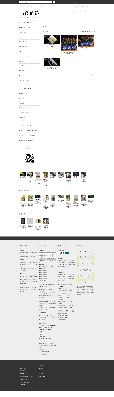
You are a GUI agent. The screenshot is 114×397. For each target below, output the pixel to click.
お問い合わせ (85, 6)
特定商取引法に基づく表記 (26, 376)
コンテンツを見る (49, 6)
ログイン (83, 2)
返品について (23, 373)
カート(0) (92, 2)
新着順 (93, 31)
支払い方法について (25, 368)
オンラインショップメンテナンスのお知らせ (29, 131)
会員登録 (76, 2)
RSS (21, 384)
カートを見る (42, 373)
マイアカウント (42, 365)
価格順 (88, 31)
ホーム (20, 6)
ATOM (24, 384)
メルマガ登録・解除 (75, 6)
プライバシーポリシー (25, 379)
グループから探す (39, 6)
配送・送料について (25, 371)
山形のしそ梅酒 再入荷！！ (26, 140)
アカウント (68, 2)
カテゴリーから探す (29, 6)
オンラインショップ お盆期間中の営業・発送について (29, 136)
